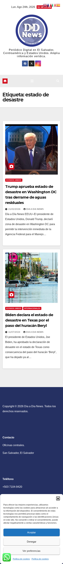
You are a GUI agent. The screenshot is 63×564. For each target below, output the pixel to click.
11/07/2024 (14, 332)
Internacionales (32, 308)
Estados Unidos (13, 180)
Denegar (31, 541)
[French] (49, 5)
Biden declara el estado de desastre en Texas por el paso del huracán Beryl (29, 320)
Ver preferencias (31, 550)
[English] (45, 5)
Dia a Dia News (35, 209)
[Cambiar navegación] (32, 81)
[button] (58, 498)
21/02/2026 (14, 209)
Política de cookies (21, 559)
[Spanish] (58, 5)
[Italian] (54, 5)
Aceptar (31, 532)
